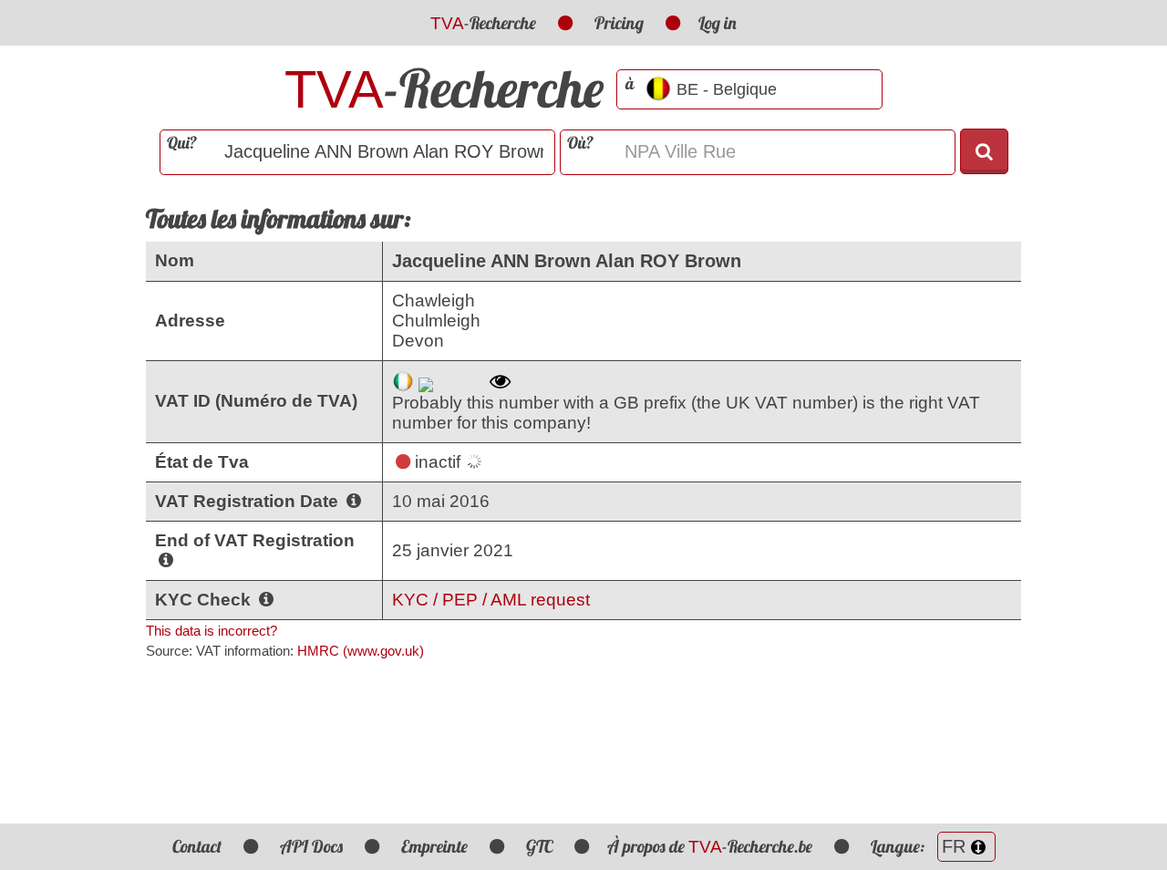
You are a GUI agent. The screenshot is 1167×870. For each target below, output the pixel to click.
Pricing (619, 23)
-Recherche (483, 23)
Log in (717, 23)
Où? (580, 142)
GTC (539, 846)
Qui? (182, 142)
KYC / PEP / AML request (491, 599)
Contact (197, 846)
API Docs (311, 846)
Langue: (899, 846)
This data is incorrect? (211, 630)
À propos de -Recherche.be (709, 846)
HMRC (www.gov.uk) (360, 650)
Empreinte (434, 846)
